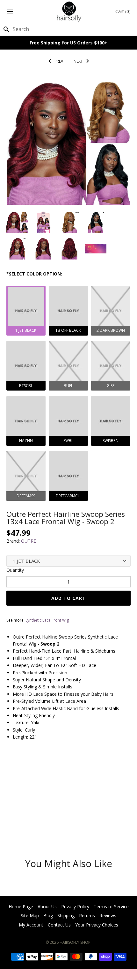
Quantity (15, 570)
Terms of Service (111, 906)
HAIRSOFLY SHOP (75, 942)
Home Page (21, 906)
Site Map (30, 915)
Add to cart (68, 598)
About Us (47, 906)
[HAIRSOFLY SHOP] (69, 11)
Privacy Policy (75, 906)
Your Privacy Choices (96, 925)
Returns (87, 915)
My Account (31, 925)
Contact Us (59, 925)
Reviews (107, 915)
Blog (48, 915)
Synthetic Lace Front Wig (47, 620)
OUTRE (28, 541)
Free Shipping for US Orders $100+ (68, 43)
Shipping (66, 915)
